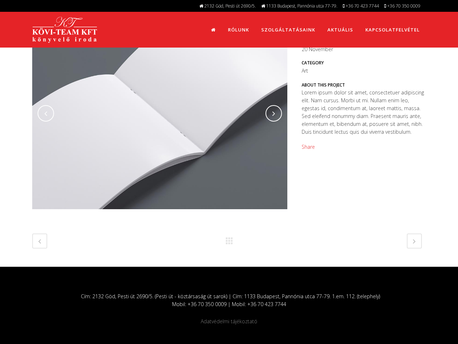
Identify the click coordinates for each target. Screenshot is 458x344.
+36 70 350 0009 (403, 6)
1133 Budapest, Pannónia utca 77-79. (301, 6)
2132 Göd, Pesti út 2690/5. (229, 6)
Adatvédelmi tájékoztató (229, 321)
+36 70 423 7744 (362, 6)
